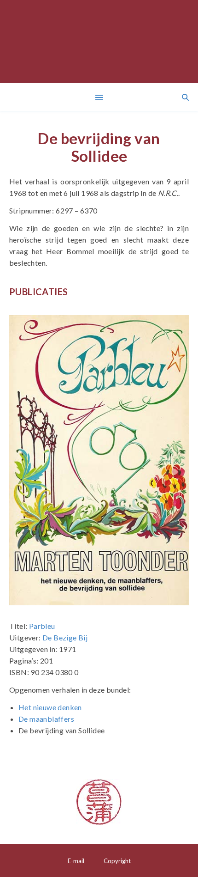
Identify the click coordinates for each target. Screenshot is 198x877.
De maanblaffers (46, 718)
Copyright (117, 861)
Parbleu (42, 625)
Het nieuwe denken (50, 707)
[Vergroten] (176, 327)
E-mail (76, 861)
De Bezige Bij (64, 637)
